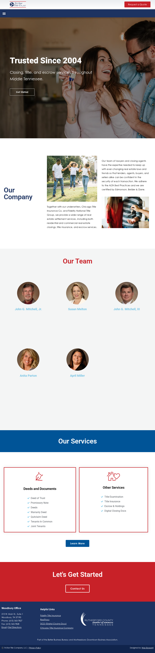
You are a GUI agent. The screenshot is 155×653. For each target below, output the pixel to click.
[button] (4, 13)
